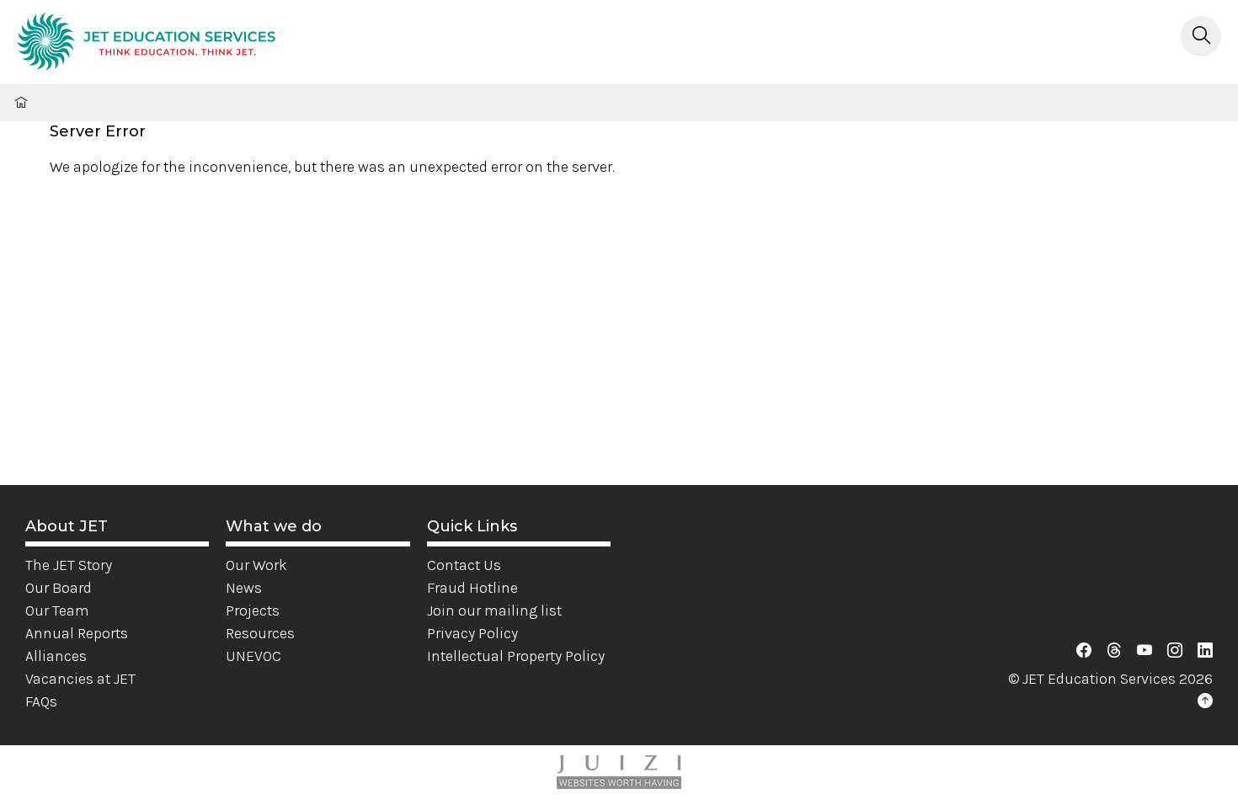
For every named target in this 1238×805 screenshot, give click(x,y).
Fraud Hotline (472, 587)
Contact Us (464, 565)
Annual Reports (76, 633)
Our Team (57, 610)
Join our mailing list (494, 610)
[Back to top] (1205, 701)
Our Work (256, 565)
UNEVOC (253, 656)
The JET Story (68, 565)
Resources (260, 633)
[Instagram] (1174, 651)
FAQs (41, 701)
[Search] (1201, 36)
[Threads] (1114, 651)
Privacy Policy (472, 633)
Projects (253, 610)
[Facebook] (1083, 651)
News (244, 587)
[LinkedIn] (1205, 651)
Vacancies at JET (80, 678)
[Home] (146, 44)
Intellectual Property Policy (516, 656)
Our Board (58, 587)
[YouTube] (1144, 651)
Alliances (56, 656)
